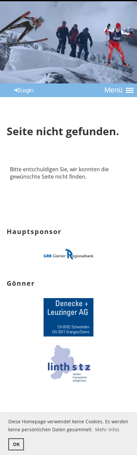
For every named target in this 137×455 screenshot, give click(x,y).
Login (27, 90)
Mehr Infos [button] (107, 429)
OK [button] (16, 444)
